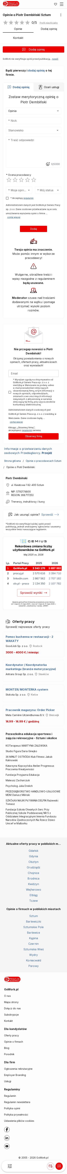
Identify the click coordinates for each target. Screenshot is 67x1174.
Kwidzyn (33, 884)
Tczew (33, 900)
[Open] (57, 130)
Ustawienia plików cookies (19, 1120)
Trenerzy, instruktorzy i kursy (28, 501)
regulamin (28, 198)
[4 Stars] (27, 180)
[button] (49, 23)
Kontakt (8, 1020)
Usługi (7, 1081)
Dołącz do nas (12, 1008)
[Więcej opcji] (60, 14)
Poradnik (9, 1054)
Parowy (33, 966)
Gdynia (33, 856)
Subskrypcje (11, 1014)
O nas (7, 995)
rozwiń (55, 59)
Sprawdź (47, 514)
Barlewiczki (33, 921)
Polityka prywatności (16, 1114)
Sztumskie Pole (33, 927)
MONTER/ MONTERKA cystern (27, 689)
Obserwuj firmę (33, 436)
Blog (6, 1047)
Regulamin (10, 1095)
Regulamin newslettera (17, 1102)
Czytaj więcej (13, 217)
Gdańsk (33, 850)
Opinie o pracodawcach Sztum (43, 460)
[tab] (18, 87)
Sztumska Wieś (33, 949)
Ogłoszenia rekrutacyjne (18, 1068)
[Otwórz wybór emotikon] (48, 164)
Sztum (33, 916)
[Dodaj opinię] (59, 1166)
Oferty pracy (11, 1035)
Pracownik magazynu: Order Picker (30, 710)
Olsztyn (33, 862)
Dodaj (33, 228)
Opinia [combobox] (12, 111)
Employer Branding (15, 1075)
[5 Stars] (34, 180)
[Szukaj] (10, 1166)
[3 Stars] (21, 180)
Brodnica (33, 878)
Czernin (33, 943)
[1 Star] (9, 180)
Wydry (33, 955)
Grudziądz (33, 867)
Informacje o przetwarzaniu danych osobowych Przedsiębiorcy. (28, 451)
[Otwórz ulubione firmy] (55, 4)
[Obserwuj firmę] (50, 1166)
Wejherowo (33, 889)
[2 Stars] (15, 180)
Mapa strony (11, 1002)
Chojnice (33, 873)
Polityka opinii (12, 1108)
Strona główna (12, 460)
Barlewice (33, 932)
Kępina (33, 938)
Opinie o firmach (13, 1041)
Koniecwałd (33, 960)
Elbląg (34, 895)
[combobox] (28, 130)
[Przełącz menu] (62, 4)
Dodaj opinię (37, 49)
